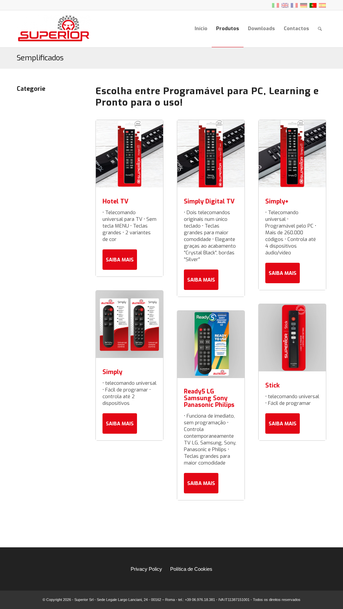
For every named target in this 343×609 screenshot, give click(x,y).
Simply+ (276, 201)
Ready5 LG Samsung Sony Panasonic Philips (209, 398)
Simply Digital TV (209, 201)
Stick (272, 385)
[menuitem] (201, 28)
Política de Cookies (191, 569)
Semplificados (40, 58)
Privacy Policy (146, 569)
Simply (112, 372)
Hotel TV (115, 201)
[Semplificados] (39, 117)
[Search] (320, 28)
